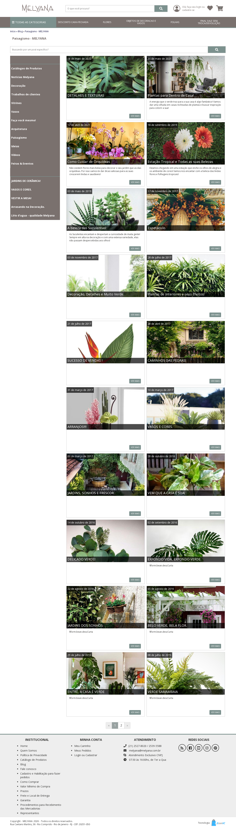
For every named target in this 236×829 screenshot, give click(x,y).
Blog (20, 31)
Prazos (24, 791)
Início (13, 31)
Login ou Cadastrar (85, 755)
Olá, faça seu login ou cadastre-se (193, 8)
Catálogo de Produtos (33, 759)
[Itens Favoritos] (210, 8)
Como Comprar (29, 782)
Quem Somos (28, 750)
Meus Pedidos (82, 750)
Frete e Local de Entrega (35, 795)
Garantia (25, 800)
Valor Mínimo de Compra (35, 786)
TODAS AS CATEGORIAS (30, 22)
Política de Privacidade (33, 755)
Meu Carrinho (82, 746)
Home (24, 746)
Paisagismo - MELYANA (37, 31)
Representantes (29, 813)
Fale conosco (28, 769)
